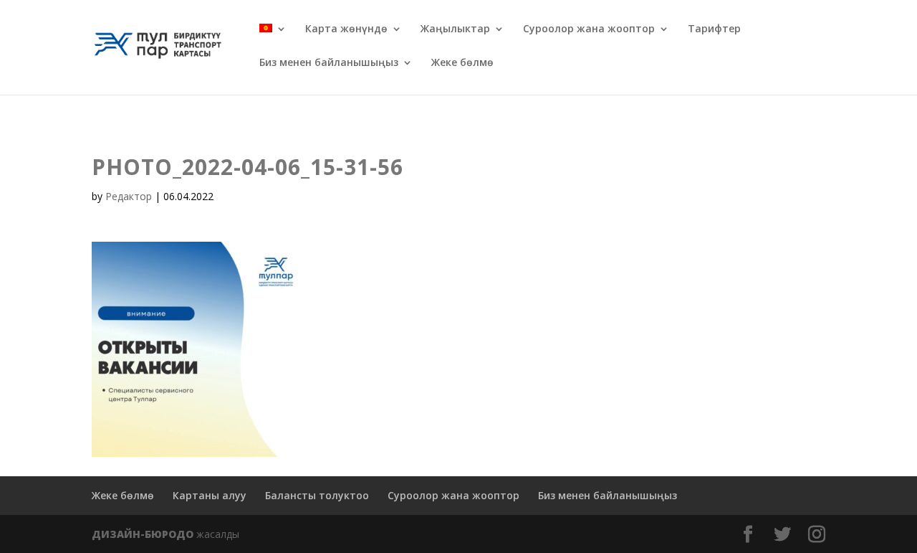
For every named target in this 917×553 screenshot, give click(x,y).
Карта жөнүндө (346, 29)
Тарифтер (714, 29)
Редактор (128, 196)
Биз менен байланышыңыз (328, 63)
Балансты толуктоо (317, 495)
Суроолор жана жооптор (589, 29)
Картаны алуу (209, 495)
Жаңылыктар (455, 29)
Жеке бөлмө (462, 63)
